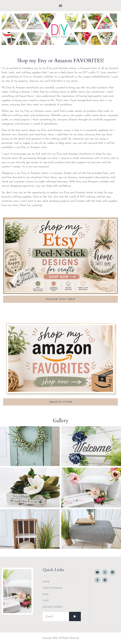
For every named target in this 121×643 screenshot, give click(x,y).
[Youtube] (97, 572)
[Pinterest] (105, 580)
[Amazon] (97, 580)
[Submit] (75, 616)
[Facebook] (112, 572)
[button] (60, 5)
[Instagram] (105, 572)
